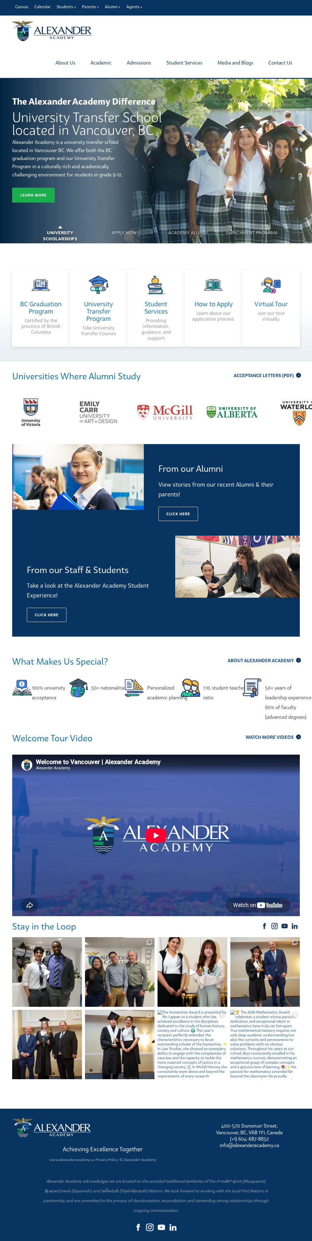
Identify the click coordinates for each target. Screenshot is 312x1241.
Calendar (42, 6)
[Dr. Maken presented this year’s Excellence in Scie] (120, 1044)
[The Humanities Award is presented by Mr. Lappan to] (192, 1044)
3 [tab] (188, 228)
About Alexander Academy (261, 660)
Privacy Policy (106, 1159)
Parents (89, 6)
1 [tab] (60, 228)
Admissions (139, 63)
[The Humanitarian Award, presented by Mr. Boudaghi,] (47, 1044)
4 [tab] (252, 228)
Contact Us (280, 63)
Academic (101, 63)
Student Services (184, 63)
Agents (133, 6)
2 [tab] (124, 228)
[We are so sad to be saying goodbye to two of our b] (120, 972)
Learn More (33, 195)
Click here (178, 514)
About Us (65, 63)
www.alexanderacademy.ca (72, 1159)
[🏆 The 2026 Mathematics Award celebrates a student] (265, 1044)
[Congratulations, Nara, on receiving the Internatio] (192, 972)
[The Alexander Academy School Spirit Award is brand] (265, 972)
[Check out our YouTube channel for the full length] (47, 972)
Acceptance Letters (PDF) (264, 375)
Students (65, 6)
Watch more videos (270, 737)
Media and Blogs (235, 63)
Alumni (111, 6)
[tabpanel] (156, 161)
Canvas (21, 6)
